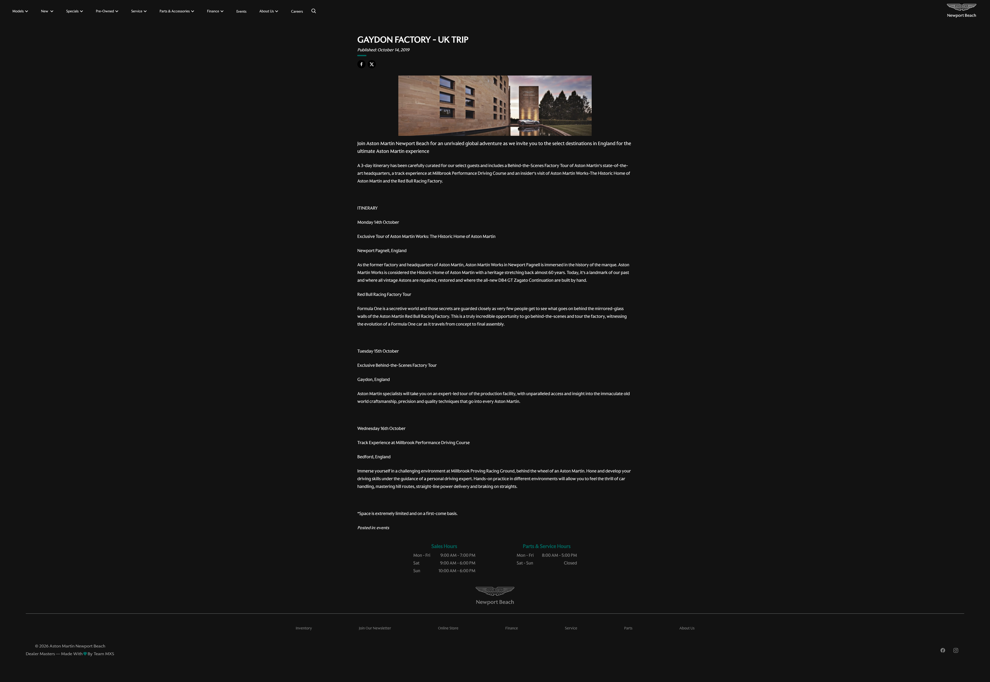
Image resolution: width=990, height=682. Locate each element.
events (382, 527)
